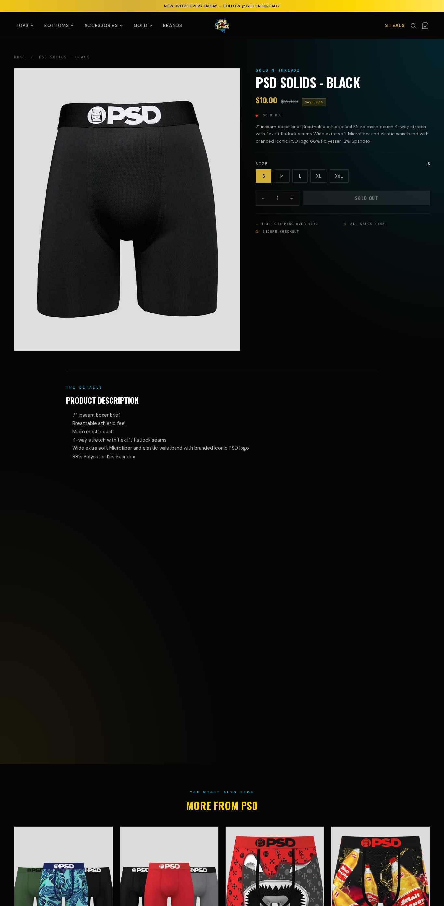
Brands (172, 25)
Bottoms (56, 25)
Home (19, 57)
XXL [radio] (339, 176)
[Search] (413, 25)
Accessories (101, 25)
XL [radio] (318, 176)
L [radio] (300, 176)
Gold (141, 25)
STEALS (395, 25)
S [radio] (263, 176)
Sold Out (366, 197)
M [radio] (282, 176)
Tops (22, 25)
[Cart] (425, 25)
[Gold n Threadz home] (222, 25)
